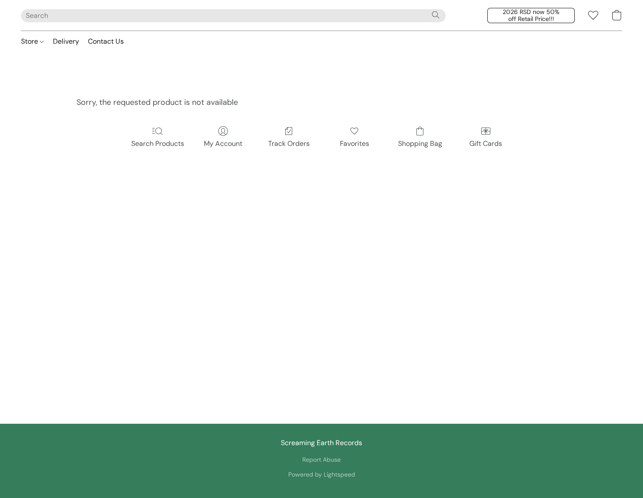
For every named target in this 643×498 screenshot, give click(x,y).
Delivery (66, 41)
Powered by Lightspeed (321, 474)
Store (30, 41)
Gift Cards (485, 143)
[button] (531, 15)
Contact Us (106, 41)
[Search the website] (435, 15)
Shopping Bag (420, 143)
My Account (223, 143)
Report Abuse (321, 459)
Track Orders (289, 143)
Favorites (354, 143)
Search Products (157, 143)
